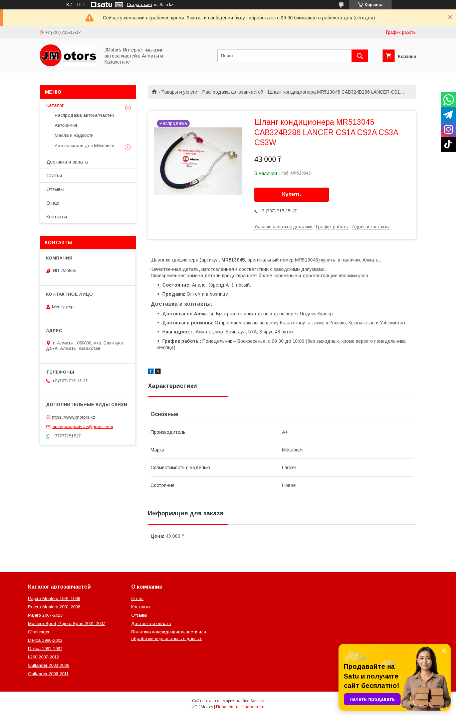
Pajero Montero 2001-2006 (54, 606)
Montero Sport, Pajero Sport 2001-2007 (66, 623)
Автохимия (66, 125)
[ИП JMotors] (68, 64)
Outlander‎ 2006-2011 (48, 673)
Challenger (38, 631)
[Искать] (360, 55)
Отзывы (55, 189)
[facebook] (151, 372)
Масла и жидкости (74, 135)
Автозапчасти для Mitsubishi (84, 145)
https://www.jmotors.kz (73, 417)
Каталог (55, 105)
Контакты (56, 216)
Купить (291, 194)
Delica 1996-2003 (45, 640)
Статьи (54, 175)
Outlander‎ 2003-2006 (48, 665)
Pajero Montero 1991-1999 (54, 598)
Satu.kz (257, 701)
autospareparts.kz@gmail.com (82, 426)
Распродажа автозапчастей (232, 92)
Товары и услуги (179, 92)
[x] (158, 372)
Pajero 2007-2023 (45, 615)
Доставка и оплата (67, 162)
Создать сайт (139, 4)
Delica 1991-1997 (45, 648)
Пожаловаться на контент (240, 707)
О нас (52, 203)
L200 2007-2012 (43, 656)
